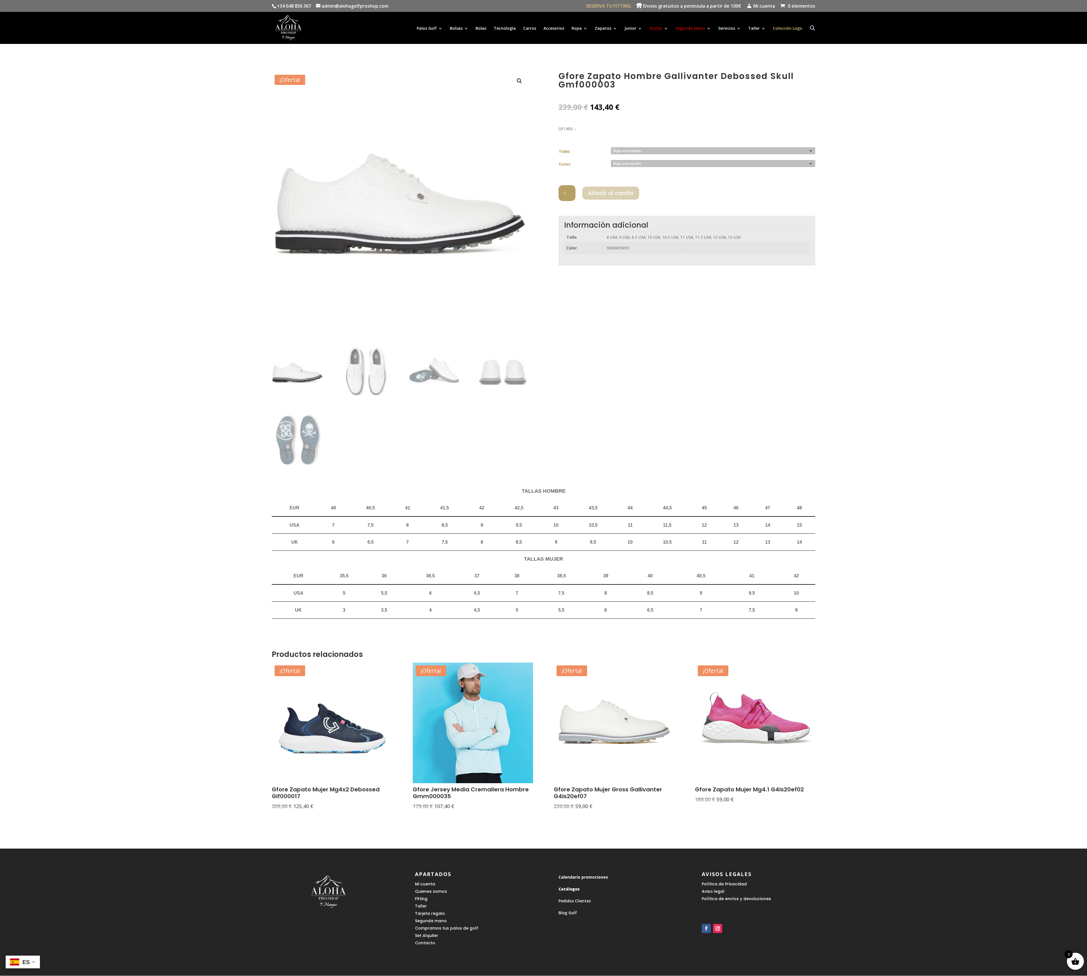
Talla (564, 151)
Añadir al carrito (611, 193)
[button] (519, 81)
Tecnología (505, 28)
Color (565, 164)
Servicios (726, 28)
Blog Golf (568, 912)
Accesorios (554, 28)
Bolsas (456, 28)
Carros (529, 28)
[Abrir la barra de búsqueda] (812, 27)
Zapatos (603, 28)
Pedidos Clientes (575, 901)
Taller (754, 28)
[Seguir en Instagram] (717, 928)
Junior (630, 28)
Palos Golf (427, 28)
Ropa (577, 28)
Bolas (481, 28)
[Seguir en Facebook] (706, 928)
